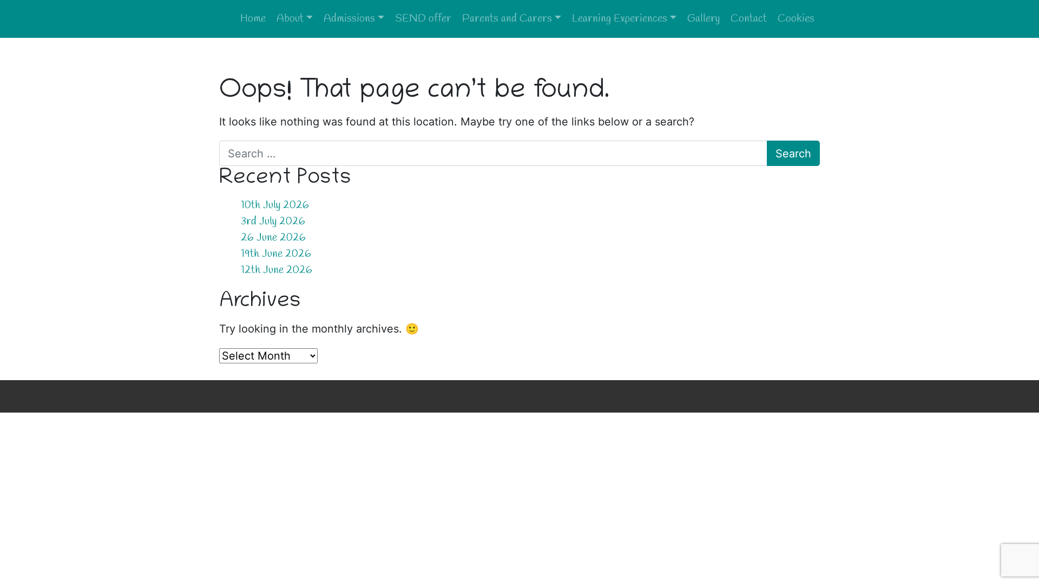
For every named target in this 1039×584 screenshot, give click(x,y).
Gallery (703, 18)
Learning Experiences (619, 18)
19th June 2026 (276, 254)
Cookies (796, 18)
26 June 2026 (273, 237)
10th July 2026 (275, 205)
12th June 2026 (276, 270)
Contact (749, 18)
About (290, 18)
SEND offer (423, 18)
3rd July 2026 (273, 221)
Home (253, 18)
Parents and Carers (507, 18)
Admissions (349, 18)
